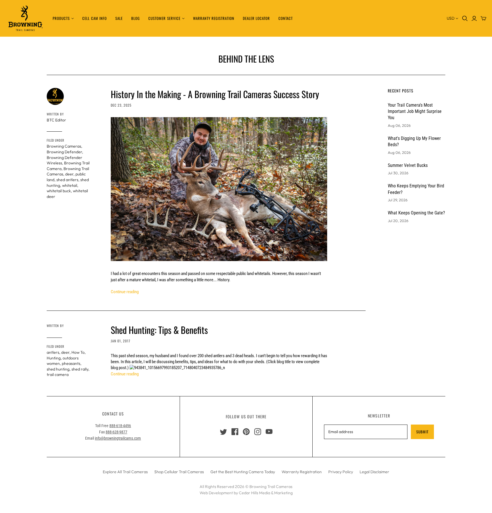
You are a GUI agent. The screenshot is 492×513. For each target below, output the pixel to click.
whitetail (69, 185)
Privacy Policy (340, 471)
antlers (53, 352)
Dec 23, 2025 (121, 105)
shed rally (79, 369)
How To (78, 352)
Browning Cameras (64, 146)
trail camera (58, 374)
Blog (135, 18)
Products (61, 18)
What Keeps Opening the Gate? (416, 213)
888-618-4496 (120, 425)
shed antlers (67, 179)
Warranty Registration (213, 18)
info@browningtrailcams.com (118, 438)
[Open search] (465, 18)
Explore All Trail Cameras (125, 471)
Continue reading (125, 291)
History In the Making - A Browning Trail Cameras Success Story (215, 94)
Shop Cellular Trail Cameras (179, 471)
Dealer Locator (256, 18)
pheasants (71, 363)
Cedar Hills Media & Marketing (266, 492)
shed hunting (58, 369)
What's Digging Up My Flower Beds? (414, 141)
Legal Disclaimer (374, 471)
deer (69, 174)
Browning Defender (64, 151)
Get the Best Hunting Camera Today (242, 471)
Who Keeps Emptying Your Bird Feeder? (416, 189)
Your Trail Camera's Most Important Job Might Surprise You (415, 111)
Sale (119, 18)
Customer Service (164, 18)
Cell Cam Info (94, 18)
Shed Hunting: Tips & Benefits (159, 329)
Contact (285, 18)
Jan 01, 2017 (120, 340)
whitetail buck (59, 190)
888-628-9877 (116, 432)
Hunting (54, 358)
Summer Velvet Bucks (408, 165)
